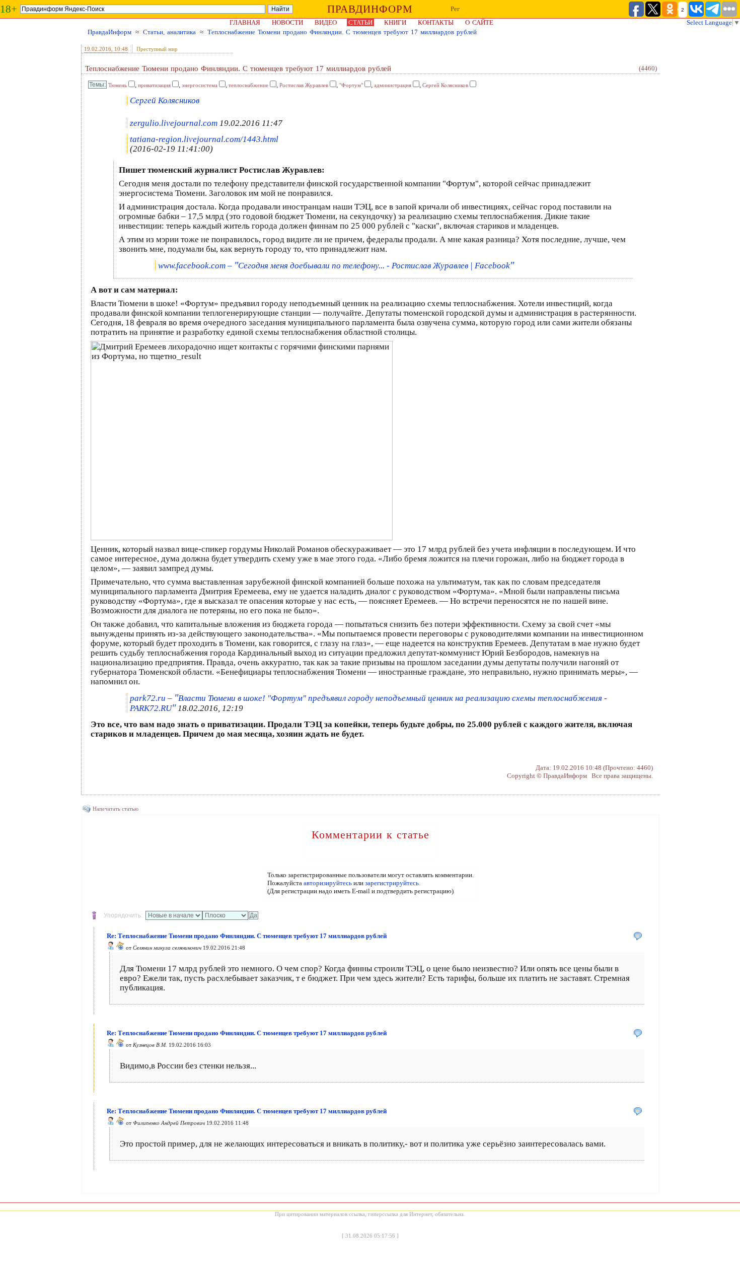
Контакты (436, 22)
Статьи (360, 22)
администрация (392, 85)
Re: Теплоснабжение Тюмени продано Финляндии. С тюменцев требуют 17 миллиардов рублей (247, 936)
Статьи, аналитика (169, 32)
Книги (395, 22)
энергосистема (199, 85)
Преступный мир (157, 49)
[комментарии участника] (120, 948)
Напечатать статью (115, 809)
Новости (287, 22)
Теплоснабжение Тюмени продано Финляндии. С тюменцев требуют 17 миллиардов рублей (342, 32)
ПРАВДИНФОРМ (370, 9)
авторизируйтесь (328, 883)
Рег (455, 9)
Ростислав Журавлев (303, 85)
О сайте (479, 22)
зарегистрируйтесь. (392, 883)
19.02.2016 (97, 49)
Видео (326, 22)
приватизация (154, 85)
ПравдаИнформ (109, 32)
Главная (245, 22)
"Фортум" (351, 85)
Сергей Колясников (445, 85)
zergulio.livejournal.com (173, 123)
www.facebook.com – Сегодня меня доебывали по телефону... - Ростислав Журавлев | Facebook (336, 265)
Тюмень (117, 85)
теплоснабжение (248, 85)
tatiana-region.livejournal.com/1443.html (204, 139)
